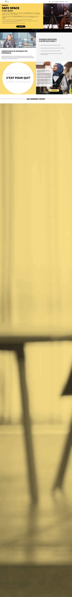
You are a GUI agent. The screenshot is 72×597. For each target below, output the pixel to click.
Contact (66, 1)
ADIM (49, 1)
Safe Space (56, 1)
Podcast (53, 1)
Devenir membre (61, 1)
